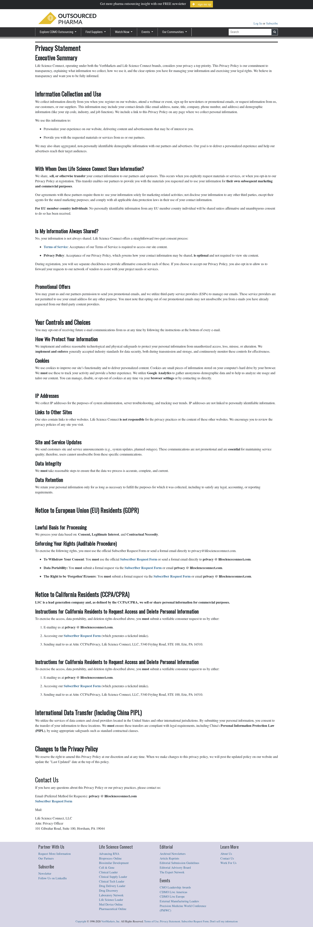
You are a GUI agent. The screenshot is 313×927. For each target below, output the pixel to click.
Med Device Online (111, 904)
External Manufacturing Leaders (179, 901)
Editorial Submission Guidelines (179, 863)
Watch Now (122, 32)
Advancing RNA (109, 854)
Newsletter (44, 873)
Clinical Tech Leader (111, 881)
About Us (226, 854)
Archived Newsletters (173, 854)
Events (146, 32)
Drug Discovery (108, 890)
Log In (258, 23)
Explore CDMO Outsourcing (57, 32)
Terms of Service (56, 246)
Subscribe (272, 23)
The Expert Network (172, 872)
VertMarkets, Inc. (110, 921)
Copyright (81, 921)
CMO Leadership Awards (175, 887)
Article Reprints (169, 858)
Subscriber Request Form (195, 921)
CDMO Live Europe (172, 896)
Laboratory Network (111, 895)
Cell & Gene (106, 867)
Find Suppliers (94, 32)
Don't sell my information (224, 921)
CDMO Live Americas (173, 892)
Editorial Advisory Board (175, 867)
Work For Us (228, 863)
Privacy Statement (170, 921)
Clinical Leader (108, 872)
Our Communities (173, 32)
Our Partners (46, 858)
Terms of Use (151, 921)
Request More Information (54, 854)
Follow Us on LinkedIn (52, 878)
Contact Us (227, 858)
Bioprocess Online (110, 858)
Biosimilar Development (114, 863)
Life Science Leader (111, 900)
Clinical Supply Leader (113, 877)
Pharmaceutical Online (112, 909)
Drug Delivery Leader (112, 886)
